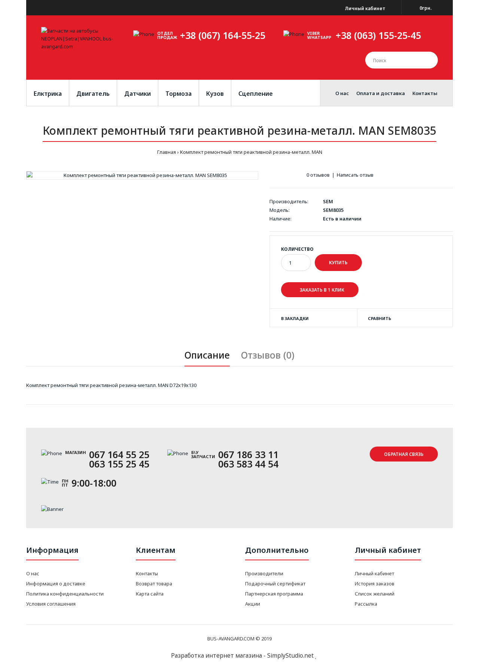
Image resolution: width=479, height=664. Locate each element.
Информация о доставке (55, 583)
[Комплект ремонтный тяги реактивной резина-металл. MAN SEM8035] (142, 175)
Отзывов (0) (268, 354)
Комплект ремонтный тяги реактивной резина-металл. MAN (251, 152)
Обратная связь (404, 454)
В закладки (295, 318)
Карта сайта (150, 593)
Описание (207, 354)
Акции (252, 603)
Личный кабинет (364, 8)
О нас (32, 573)
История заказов (374, 583)
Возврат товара (154, 583)
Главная (166, 152)
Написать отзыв (355, 174)
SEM (328, 201)
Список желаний (374, 593)
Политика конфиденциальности (65, 593)
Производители (264, 573)
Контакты (147, 573)
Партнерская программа (274, 593)
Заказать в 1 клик (321, 290)
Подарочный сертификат (275, 583)
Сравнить (379, 318)
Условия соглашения (51, 603)
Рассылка (366, 603)
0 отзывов (318, 174)
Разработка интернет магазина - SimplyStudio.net (242, 655)
